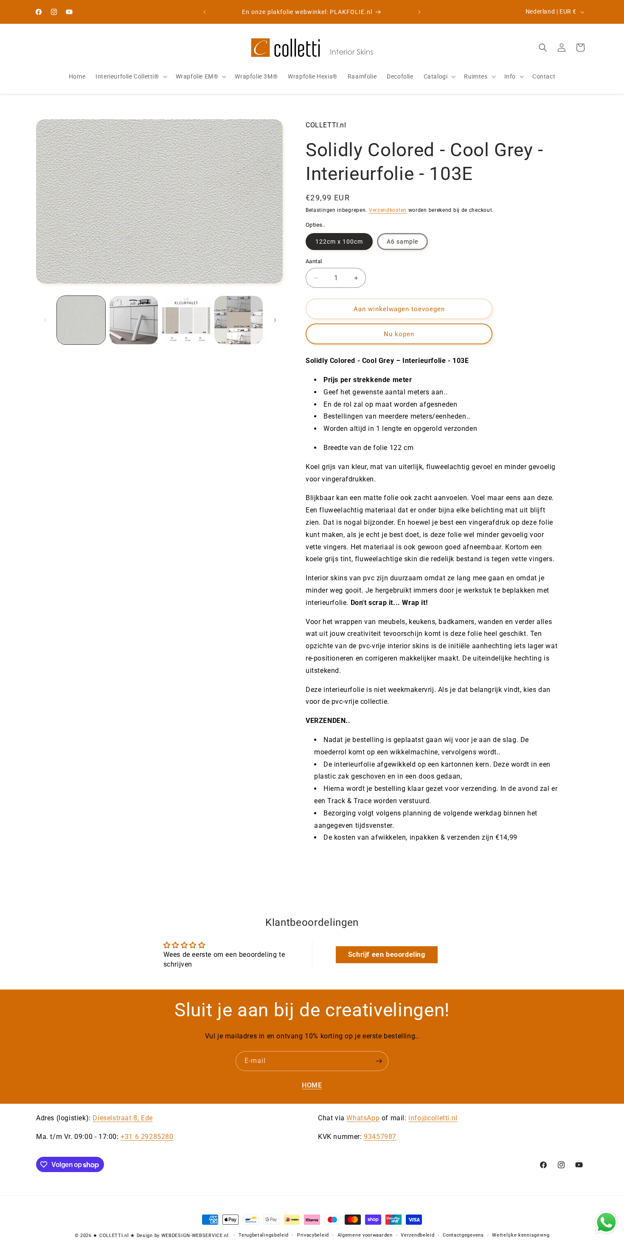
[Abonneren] (378, 1061)
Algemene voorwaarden (365, 1235)
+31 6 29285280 (147, 1137)
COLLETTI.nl (114, 1235)
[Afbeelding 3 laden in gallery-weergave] (186, 320)
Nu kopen (399, 334)
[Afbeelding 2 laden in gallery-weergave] (134, 320)
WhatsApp (362, 1118)
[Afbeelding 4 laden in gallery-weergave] (238, 320)
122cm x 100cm (339, 241)
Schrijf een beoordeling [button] (386, 954)
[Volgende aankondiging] (419, 12)
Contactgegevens (463, 1235)
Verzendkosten (388, 210)
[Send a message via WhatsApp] (606, 1222)
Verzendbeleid (417, 1235)
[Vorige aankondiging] (204, 12)
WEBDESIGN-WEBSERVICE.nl (195, 1235)
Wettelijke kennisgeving (520, 1235)
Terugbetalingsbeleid (264, 1235)
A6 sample (402, 241)
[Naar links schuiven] (45, 320)
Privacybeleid (313, 1235)
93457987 (380, 1137)
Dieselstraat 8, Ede (122, 1118)
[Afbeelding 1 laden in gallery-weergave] (81, 320)
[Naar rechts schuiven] (275, 320)
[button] (130, 76)
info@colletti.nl (433, 1118)
